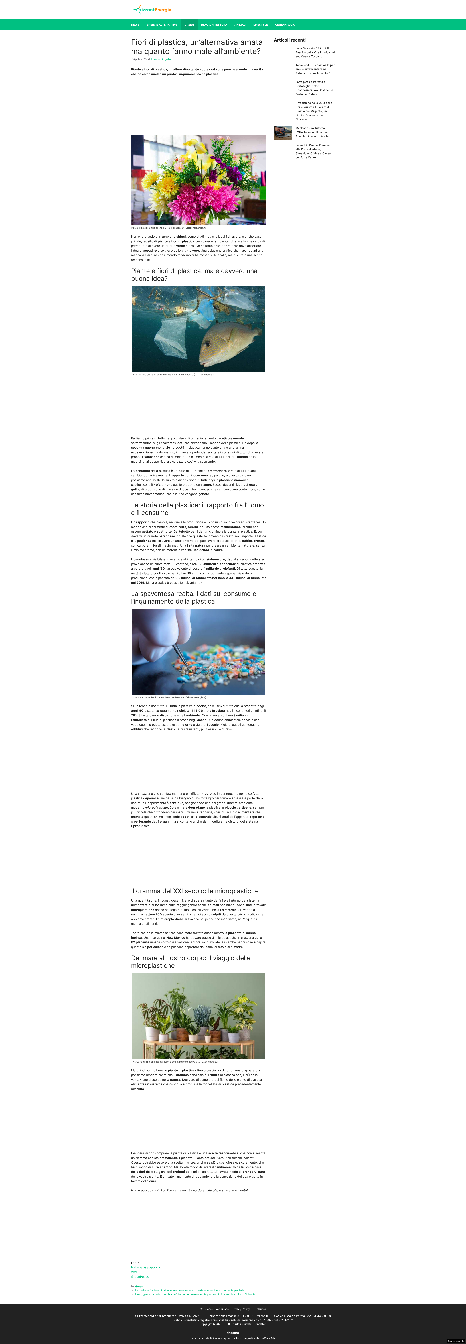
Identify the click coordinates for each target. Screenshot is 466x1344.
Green (189, 24)
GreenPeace (140, 1276)
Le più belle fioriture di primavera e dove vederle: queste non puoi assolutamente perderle (189, 1290)
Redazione (222, 1309)
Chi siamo (206, 1309)
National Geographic (146, 1267)
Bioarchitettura (214, 24)
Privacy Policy (241, 1309)
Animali (240, 24)
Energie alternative (162, 24)
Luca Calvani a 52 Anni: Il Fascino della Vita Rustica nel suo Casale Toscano (315, 52)
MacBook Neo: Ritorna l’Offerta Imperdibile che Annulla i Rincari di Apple (312, 132)
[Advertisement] (198, 106)
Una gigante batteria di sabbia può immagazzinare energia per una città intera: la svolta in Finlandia (195, 1294)
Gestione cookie (456, 1341)
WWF (135, 1272)
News (135, 24)
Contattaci (260, 1324)
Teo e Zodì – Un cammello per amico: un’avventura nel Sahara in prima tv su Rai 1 (315, 69)
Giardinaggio (285, 24)
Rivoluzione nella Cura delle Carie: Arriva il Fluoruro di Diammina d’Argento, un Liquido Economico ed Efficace (314, 111)
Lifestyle (260, 24)
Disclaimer (259, 1309)
